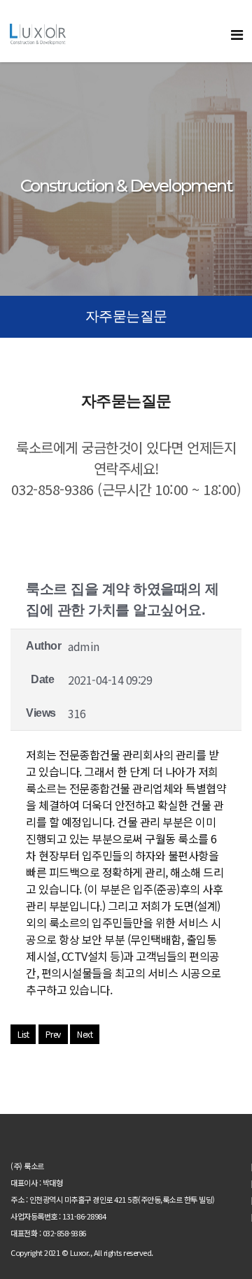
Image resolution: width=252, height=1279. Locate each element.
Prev (53, 1034)
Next (84, 1034)
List (23, 1034)
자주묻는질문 (126, 316)
